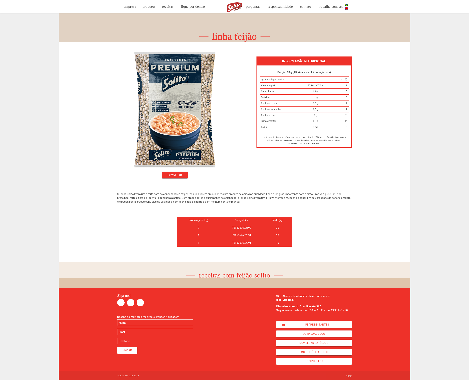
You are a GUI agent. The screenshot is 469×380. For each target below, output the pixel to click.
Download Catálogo (314, 342)
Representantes (305, 324)
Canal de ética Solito (314, 352)
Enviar (127, 350)
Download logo (314, 333)
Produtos (149, 6)
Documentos (314, 361)
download (175, 175)
